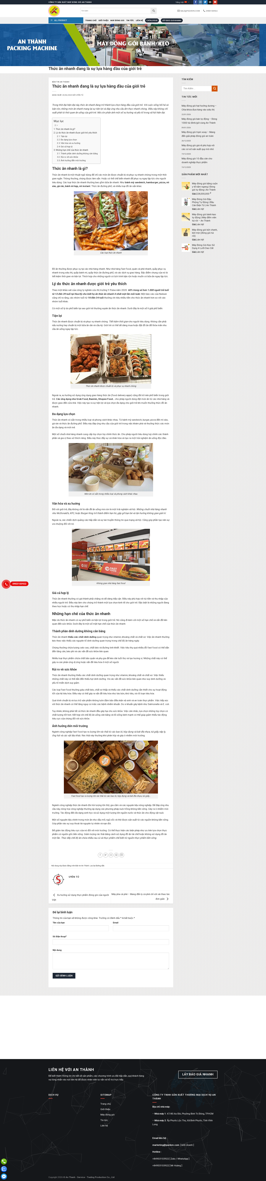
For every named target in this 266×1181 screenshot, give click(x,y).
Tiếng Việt (179, 2)
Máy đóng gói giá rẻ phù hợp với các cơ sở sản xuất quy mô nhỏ (198, 147)
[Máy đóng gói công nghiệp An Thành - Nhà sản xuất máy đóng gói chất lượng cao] (62, 10)
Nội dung (57, 950)
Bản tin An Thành (60, 82)
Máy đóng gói (117, 20)
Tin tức (130, 20)
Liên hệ (139, 20)
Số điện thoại (59, 936)
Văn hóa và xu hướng (70, 143)
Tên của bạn (59, 922)
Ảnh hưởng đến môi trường (73, 160)
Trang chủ (90, 20)
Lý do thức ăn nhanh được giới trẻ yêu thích (76, 132)
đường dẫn (99, 865)
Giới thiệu (104, 20)
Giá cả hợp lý (67, 146)
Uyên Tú (79, 95)
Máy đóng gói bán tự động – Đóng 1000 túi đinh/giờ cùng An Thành (199, 121)
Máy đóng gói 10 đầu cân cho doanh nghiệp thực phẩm (197, 160)
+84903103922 (160, 1158)
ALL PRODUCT (60, 20)
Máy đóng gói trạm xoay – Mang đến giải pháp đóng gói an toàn (198, 134)
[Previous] (8, 45)
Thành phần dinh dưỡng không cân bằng (79, 153)
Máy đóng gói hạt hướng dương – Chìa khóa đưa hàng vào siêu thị (199, 107)
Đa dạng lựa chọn (69, 139)
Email (115, 922)
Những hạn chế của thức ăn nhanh (72, 150)
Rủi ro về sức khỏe (69, 157)
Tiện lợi (64, 136)
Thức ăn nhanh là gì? (65, 129)
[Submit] (215, 88)
